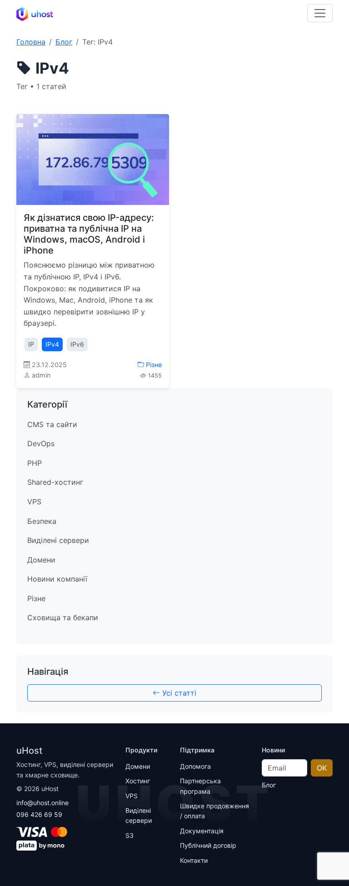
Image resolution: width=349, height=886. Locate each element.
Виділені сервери (58, 540)
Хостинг (137, 781)
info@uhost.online (42, 802)
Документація (202, 831)
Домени (41, 559)
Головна (30, 41)
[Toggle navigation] (320, 13)
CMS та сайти (52, 424)
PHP (34, 463)
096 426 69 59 (39, 814)
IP (31, 344)
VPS (34, 501)
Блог (63, 41)
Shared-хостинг (55, 482)
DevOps (41, 443)
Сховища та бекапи (62, 617)
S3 (129, 835)
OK (322, 767)
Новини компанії (57, 578)
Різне (153, 364)
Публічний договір (208, 845)
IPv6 (77, 344)
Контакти (194, 860)
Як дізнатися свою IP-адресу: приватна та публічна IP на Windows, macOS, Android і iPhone (89, 234)
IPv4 (52, 344)
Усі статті (178, 692)
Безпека (41, 521)
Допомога (195, 766)
